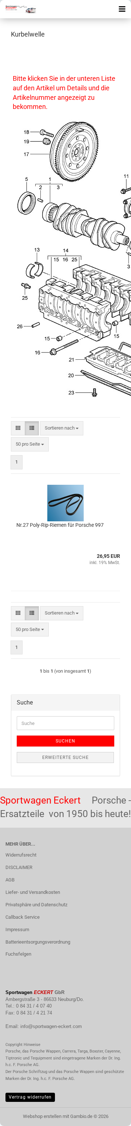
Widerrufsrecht (20, 855)
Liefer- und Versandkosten (32, 892)
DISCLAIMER (18, 867)
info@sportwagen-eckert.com (51, 1026)
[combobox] (61, 428)
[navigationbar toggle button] (122, 9)
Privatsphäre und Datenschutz (36, 904)
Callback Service (22, 917)
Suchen (65, 741)
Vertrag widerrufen (30, 1097)
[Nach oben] (111, 1115)
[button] (18, 428)
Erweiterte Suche (65, 757)
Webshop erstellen (42, 1116)
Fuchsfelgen (18, 954)
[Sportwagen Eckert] (18, 9)
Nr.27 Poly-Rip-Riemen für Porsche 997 (60, 525)
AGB (10, 880)
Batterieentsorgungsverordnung (37, 942)
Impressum (17, 929)
